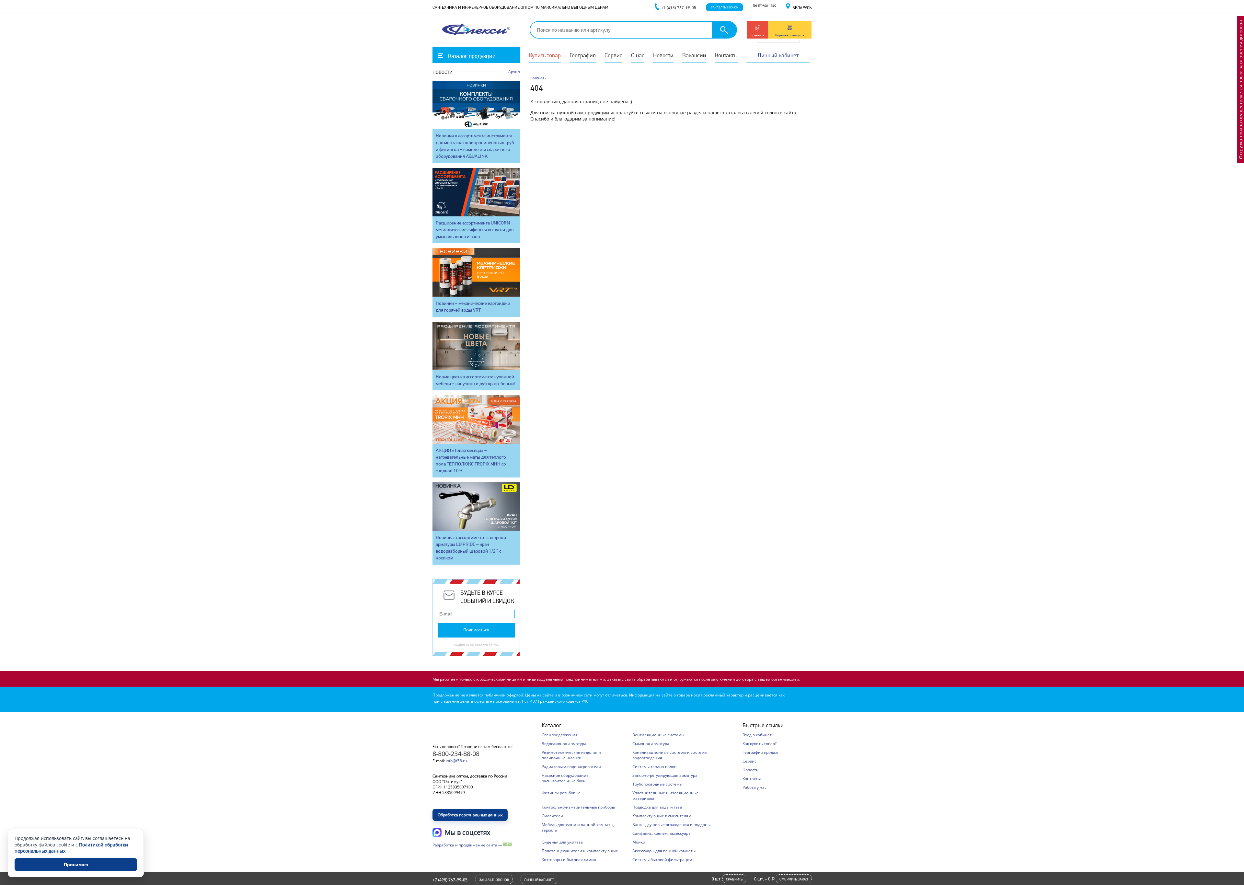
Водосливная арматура (564, 743)
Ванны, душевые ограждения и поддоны (671, 824)
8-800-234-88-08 (455, 753)
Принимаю (76, 864)
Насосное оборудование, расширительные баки (566, 778)
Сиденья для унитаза (562, 842)
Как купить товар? (760, 743)
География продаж (760, 752)
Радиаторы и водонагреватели (571, 766)
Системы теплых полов (654, 766)
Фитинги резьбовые (561, 793)
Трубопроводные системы (657, 784)
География (583, 55)
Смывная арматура (650, 743)
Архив (514, 72)
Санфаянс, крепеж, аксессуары (661, 833)
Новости (663, 55)
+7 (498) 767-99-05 (449, 879)
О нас (637, 55)
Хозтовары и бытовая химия (569, 859)
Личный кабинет (778, 55)
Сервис (613, 55)
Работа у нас (754, 787)
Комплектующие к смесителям (661, 816)
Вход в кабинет (757, 735)
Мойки (638, 842)
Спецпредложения (560, 735)
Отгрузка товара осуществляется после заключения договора (1241, 89)
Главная (537, 77)
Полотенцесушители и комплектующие (580, 851)
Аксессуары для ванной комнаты (664, 851)
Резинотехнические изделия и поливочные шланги (571, 755)
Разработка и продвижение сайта (464, 845)
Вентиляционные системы (658, 735)
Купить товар (545, 55)
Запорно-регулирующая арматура (664, 775)
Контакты (726, 55)
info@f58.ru (456, 761)
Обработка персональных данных (470, 815)
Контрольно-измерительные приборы (578, 807)
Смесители (552, 816)
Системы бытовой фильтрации (662, 859)
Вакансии (694, 55)
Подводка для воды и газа (657, 807)
